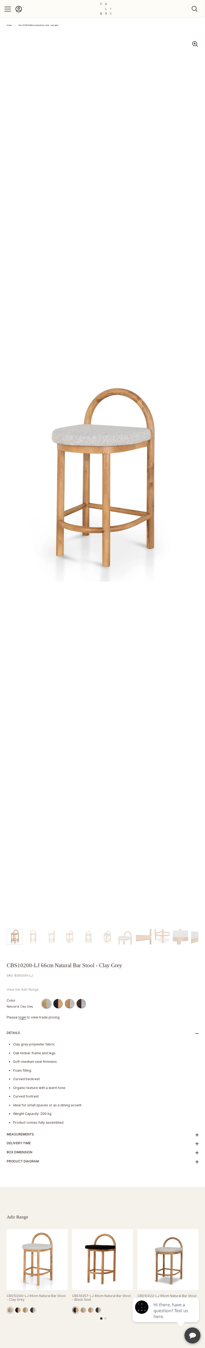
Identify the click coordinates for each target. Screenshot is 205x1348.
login (22, 1017)
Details (13, 1033)
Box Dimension (19, 1152)
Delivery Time (19, 1143)
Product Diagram (23, 1161)
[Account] (18, 11)
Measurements (20, 1134)
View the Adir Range (23, 990)
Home (9, 25)
